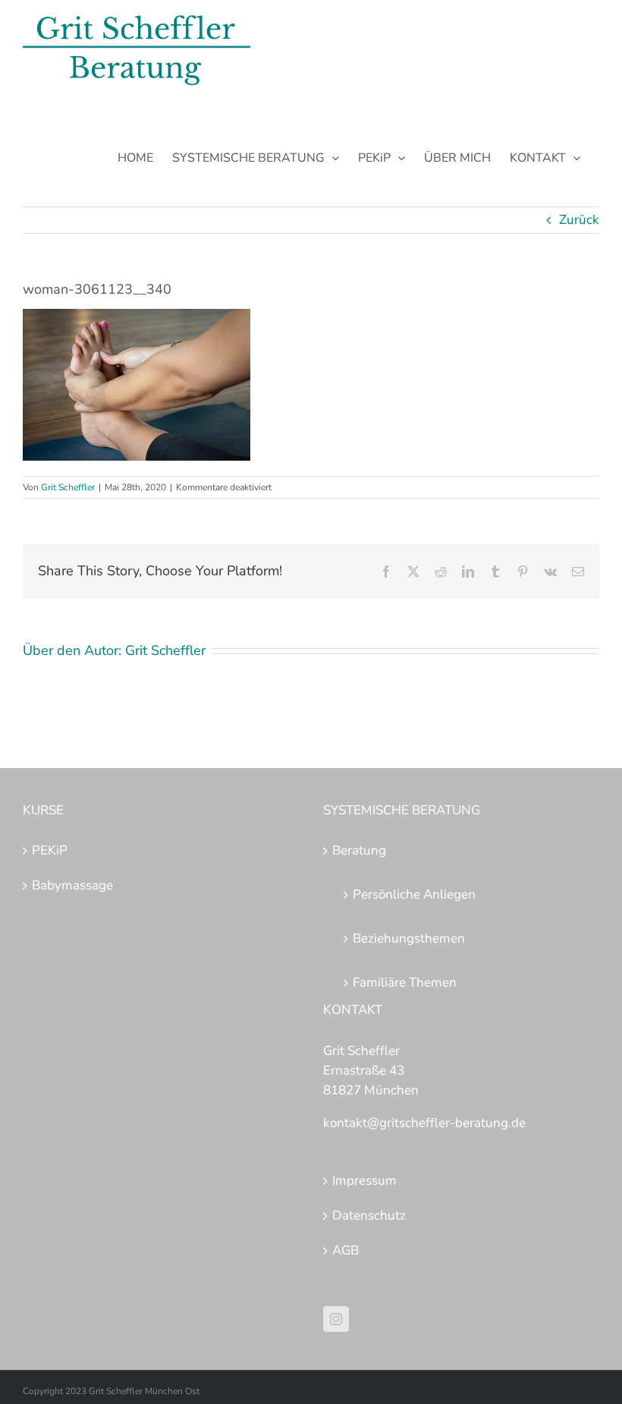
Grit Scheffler (68, 487)
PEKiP (50, 850)
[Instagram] (336, 1319)
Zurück (579, 219)
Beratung (359, 850)
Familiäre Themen (405, 982)
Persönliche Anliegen (414, 894)
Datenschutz (369, 1215)
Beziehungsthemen (409, 938)
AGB (345, 1250)
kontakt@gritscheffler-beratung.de (424, 1123)
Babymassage (72, 885)
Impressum (364, 1180)
